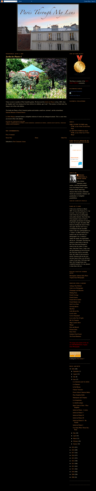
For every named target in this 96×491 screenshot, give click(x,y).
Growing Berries (74, 306)
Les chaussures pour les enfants (81, 382)
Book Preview (73, 166)
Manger (72, 325)
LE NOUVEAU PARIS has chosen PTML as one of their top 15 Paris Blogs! (79, 132)
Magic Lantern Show (75, 322)
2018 (73, 450)
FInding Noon (73, 293)
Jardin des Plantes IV (78, 415)
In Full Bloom (76, 387)
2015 (73, 458)
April (74, 436)
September (76, 371)
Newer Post (9, 138)
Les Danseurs (76, 384)
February (75, 441)
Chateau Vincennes (78, 389)
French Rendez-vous (75, 302)
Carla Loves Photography (76, 288)
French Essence (74, 297)
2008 (73, 477)
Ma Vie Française (74, 320)
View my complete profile (78, 200)
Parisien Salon (73, 329)
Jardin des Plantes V (78, 412)
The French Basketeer (75, 336)
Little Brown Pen (74, 311)
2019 (73, 447)
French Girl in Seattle (75, 299)
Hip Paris (72, 309)
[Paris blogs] (80, 75)
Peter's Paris (73, 332)
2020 (73, 369)
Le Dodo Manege (10, 116)
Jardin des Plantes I (14, 56)
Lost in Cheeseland (75, 316)
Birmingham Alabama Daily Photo (79, 275)
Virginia (81, 175)
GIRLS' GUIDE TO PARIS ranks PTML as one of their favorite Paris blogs (80, 126)
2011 (73, 469)
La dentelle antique (78, 403)
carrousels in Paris (17, 122)
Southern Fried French (76, 334)
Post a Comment (10, 134)
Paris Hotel (80, 359)
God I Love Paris (74, 304)
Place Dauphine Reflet (79, 395)
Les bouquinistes (77, 400)
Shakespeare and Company (80, 397)
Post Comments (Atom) (19, 141)
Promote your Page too (75, 95)
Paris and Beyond (74, 327)
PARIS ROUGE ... (75, 157)
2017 (73, 453)
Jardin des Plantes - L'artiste (80, 410)
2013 (73, 463)
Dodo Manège (29, 122)
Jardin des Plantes (49, 102)
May (74, 433)
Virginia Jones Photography (76, 91)
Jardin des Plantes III (78, 418)
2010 (73, 471)
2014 (73, 461)
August (75, 374)
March (75, 438)
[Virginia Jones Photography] (70, 93)
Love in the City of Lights (77, 318)
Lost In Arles (73, 313)
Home (36, 138)
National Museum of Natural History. (16, 112)
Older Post (64, 138)
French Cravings (74, 295)
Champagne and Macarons (76, 290)
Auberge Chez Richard (76, 286)
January (75, 444)
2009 (73, 474)
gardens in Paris (40, 122)
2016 (73, 455)
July (74, 377)
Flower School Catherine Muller (81, 392)
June (74, 379)
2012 (73, 466)
